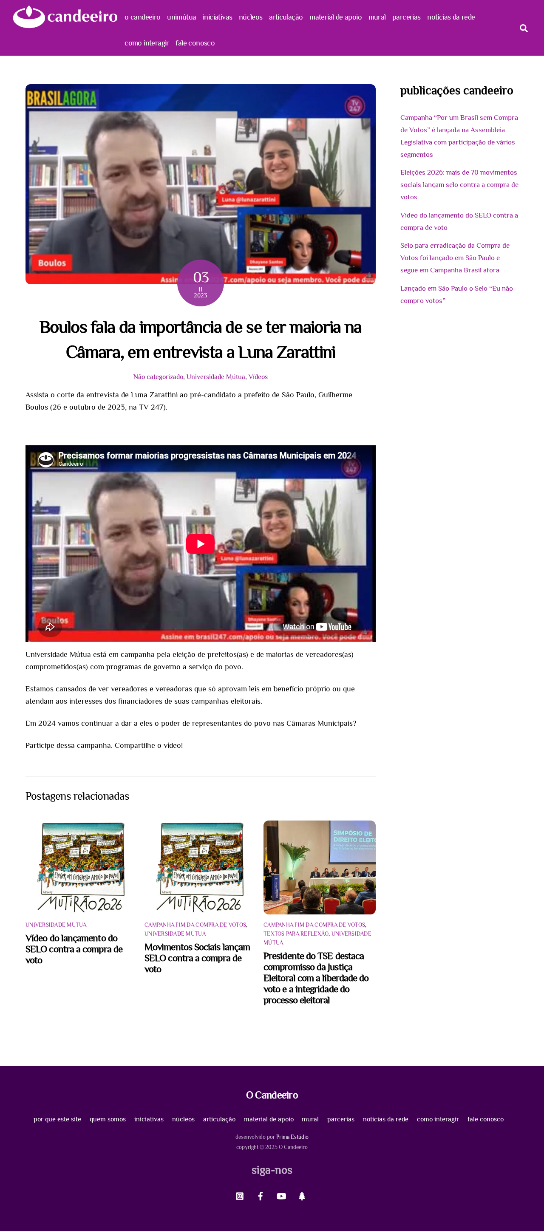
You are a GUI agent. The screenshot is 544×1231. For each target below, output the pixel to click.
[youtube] (281, 1194)
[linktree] (302, 1194)
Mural (377, 17)
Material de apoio (335, 17)
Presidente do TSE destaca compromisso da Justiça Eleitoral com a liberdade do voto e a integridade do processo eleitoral (316, 977)
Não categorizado (158, 376)
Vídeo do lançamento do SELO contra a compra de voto (74, 948)
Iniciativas (217, 17)
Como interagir (147, 43)
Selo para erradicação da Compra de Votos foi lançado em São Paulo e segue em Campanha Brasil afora (455, 257)
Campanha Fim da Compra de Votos (195, 925)
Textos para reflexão (296, 934)
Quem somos (108, 1119)
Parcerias (406, 17)
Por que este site (57, 1119)
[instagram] (239, 1194)
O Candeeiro (142, 17)
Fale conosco (195, 43)
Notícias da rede (451, 17)
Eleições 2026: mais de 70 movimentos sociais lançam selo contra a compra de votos (459, 184)
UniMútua (181, 17)
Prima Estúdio (292, 1137)
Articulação (286, 17)
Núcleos (251, 17)
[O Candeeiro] (65, 25)
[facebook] (260, 1194)
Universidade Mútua (216, 376)
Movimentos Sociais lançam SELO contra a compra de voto (197, 957)
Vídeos (258, 376)
